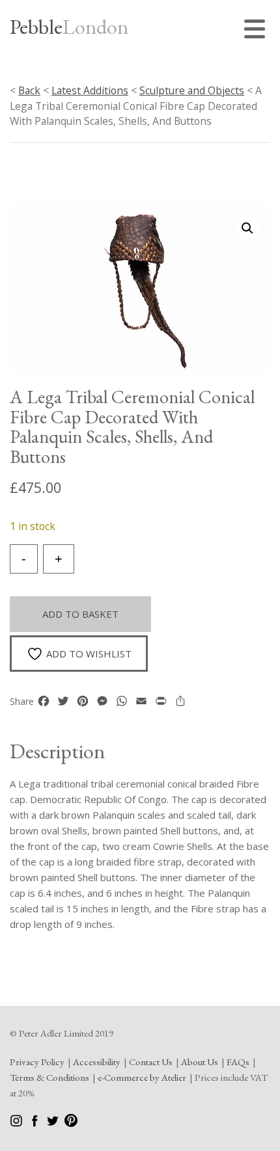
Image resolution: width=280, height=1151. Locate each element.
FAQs (238, 1061)
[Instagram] (17, 1123)
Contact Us (151, 1061)
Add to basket (80, 613)
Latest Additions (89, 90)
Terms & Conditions (49, 1077)
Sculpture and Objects (191, 90)
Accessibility (96, 1061)
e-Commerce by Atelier (142, 1077)
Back (29, 90)
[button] (247, 228)
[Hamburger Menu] (257, 31)
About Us (199, 1061)
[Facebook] (35, 1123)
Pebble (69, 26)
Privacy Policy (37, 1061)
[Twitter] (53, 1123)
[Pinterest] (70, 1123)
